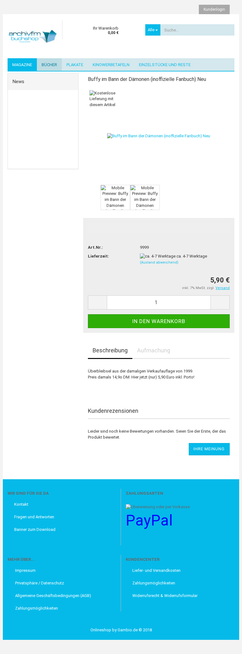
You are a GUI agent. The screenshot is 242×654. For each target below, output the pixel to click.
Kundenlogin (214, 9)
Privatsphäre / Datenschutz (39, 583)
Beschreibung (110, 350)
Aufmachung (153, 350)
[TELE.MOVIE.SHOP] (32, 36)
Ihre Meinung (209, 448)
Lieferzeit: (98, 256)
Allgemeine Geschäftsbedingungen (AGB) (52, 595)
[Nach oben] (17, 644)
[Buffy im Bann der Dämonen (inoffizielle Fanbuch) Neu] (158, 135)
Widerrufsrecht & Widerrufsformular (165, 595)
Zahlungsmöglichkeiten (36, 608)
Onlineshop (100, 630)
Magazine (22, 64)
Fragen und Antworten (34, 517)
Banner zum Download (34, 529)
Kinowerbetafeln (111, 64)
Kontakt (21, 504)
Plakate (74, 64)
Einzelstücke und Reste (165, 64)
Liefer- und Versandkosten (156, 570)
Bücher (49, 64)
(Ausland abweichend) (159, 262)
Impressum (25, 570)
